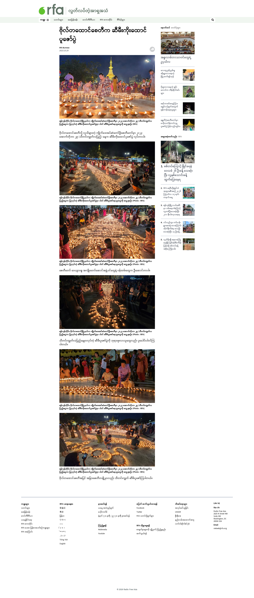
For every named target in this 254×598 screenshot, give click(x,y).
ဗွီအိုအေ (178, 516)
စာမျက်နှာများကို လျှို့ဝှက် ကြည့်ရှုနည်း (151, 529)
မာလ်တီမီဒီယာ (89, 20)
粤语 (61, 512)
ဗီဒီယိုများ (121, 20)
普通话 (62, 508)
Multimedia (102, 529)
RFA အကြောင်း (27, 532)
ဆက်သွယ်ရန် (142, 533)
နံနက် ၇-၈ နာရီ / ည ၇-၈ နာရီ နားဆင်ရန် (114, 516)
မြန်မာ (62, 516)
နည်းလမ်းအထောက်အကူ (184, 520)
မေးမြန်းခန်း (73, 20)
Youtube (101, 533)
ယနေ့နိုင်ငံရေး (26, 520)
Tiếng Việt (64, 539)
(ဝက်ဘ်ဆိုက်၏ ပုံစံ (182, 524)
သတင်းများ (58, 20)
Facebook (140, 508)
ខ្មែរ (62, 528)
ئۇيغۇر (63, 536)
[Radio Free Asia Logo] (73, 9)
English (62, 543)
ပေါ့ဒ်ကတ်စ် (102, 512)
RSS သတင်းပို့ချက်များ (145, 516)
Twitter (139, 512)
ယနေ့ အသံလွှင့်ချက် (106, 508)
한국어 (62, 520)
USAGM (178, 512)
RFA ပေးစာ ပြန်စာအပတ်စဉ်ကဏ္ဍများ (35, 528)
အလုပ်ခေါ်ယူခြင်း (181, 508)
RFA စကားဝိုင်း (106, 20)
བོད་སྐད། (63, 532)
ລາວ (61, 524)
